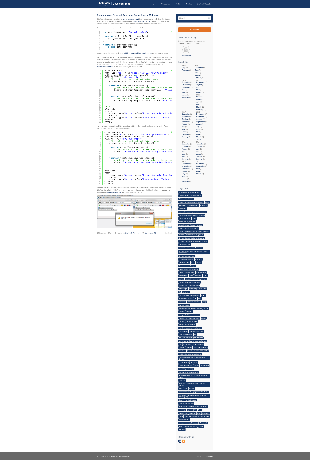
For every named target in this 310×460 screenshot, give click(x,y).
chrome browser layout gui (195, 235)
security (190, 369)
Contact (189, 4)
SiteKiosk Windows (132, 233)
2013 (187, 171)
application (182, 209)
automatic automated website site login (192, 215)
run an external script (131, 19)
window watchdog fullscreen (188, 423)
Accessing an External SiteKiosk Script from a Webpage (128, 15)
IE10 (199, 298)
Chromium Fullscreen (186, 259)
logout (206, 308)
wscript (201, 426)
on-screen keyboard (185, 334)
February (185, 70)
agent (207, 202)
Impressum (209, 456)
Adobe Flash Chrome (186, 199)
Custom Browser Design (187, 266)
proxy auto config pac (201, 347)
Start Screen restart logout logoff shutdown (193, 406)
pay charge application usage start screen (193, 341)
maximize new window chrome (189, 318)
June (197, 70)
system (190, 410)
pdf (180, 344)
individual (182, 302)
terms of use (183, 413)
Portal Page (187, 344)
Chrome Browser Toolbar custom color (191, 238)
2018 (201, 102)
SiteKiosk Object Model (141, 21)
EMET (206, 276)
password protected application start (191, 338)
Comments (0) (150, 233)
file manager (183, 289)
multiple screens (191, 321)
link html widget (184, 305)
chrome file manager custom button (190, 248)
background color (185, 218)
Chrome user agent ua (186, 256)
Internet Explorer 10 (194, 302)
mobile (203, 318)
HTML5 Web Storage (186, 298)
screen (196, 365)
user (198, 413)
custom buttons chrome (186, 272)
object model (183, 331)
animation (203, 205)
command (198, 259)
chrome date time (184, 244)
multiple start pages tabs (187, 325)
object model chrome (196, 331)
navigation (197, 328)
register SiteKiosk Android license (190, 354)
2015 (187, 150)
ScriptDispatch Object (105, 67)
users (181, 416)
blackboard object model (187, 222)
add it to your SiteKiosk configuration (138, 53)
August (199, 85)
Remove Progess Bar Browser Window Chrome (192, 358)
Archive (178, 4)
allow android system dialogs (188, 205)
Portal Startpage (198, 344)
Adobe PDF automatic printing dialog (191, 202)
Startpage (182, 410)
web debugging (184, 420)
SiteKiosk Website (204, 4)
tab (195, 410)
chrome (181, 235)
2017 (187, 124)
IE (195, 298)
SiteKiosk (182, 380)
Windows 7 (203, 423)
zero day (182, 429)
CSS (192, 263)
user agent (205, 413)
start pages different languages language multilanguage (192, 396)
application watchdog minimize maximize (192, 212)
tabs (199, 410)
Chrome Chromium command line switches (193, 241)
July (197, 87)
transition (192, 413)
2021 (200, 72)
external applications (200, 279)
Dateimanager (201, 272)
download (198, 276)
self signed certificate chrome (188, 372)
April (196, 73)
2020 (187, 88)
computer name (184, 263)
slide (185, 388)
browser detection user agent (188, 228)
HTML (203, 295)
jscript (204, 302)
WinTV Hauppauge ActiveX (188, 426)
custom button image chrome (188, 269)
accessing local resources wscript (190, 195)
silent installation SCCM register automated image (193, 376)
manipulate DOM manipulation (189, 315)
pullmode (182, 351)
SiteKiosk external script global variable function (192, 384)
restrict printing (184, 362)
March (197, 75)
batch (194, 218)
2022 (186, 68)
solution (191, 388)
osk (195, 334)
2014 (201, 150)
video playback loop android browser (197, 416)
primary (181, 347)
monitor (181, 321)
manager (189, 312)
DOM (191, 276)
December (199, 67)
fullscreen (186, 292)
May (183, 67)
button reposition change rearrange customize (194, 231)
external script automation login (189, 285)
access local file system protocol (189, 192)
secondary (182, 369)
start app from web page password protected (193, 392)
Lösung (181, 312)
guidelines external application (189, 295)
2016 (201, 125)
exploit (181, 279)
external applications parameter (189, 282)
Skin (180, 388)
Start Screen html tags (186, 403)
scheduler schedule (185, 365)
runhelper (194, 362)
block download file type (187, 225)
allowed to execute (114, 192)
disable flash (183, 276)
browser (199, 225)
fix (180, 292)
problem (189, 347)
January (185, 137)
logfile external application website (190, 308)
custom (199, 263)
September (186, 87)
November (186, 85)
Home (154, 4)
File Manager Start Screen (198, 289)
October (199, 97)
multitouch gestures (185, 328)
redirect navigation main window (198, 351)
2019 (201, 86)
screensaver (205, 365)
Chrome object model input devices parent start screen (193, 252)
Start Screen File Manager (187, 400)
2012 (201, 168)
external (188, 279)
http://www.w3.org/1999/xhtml (149, 73)
